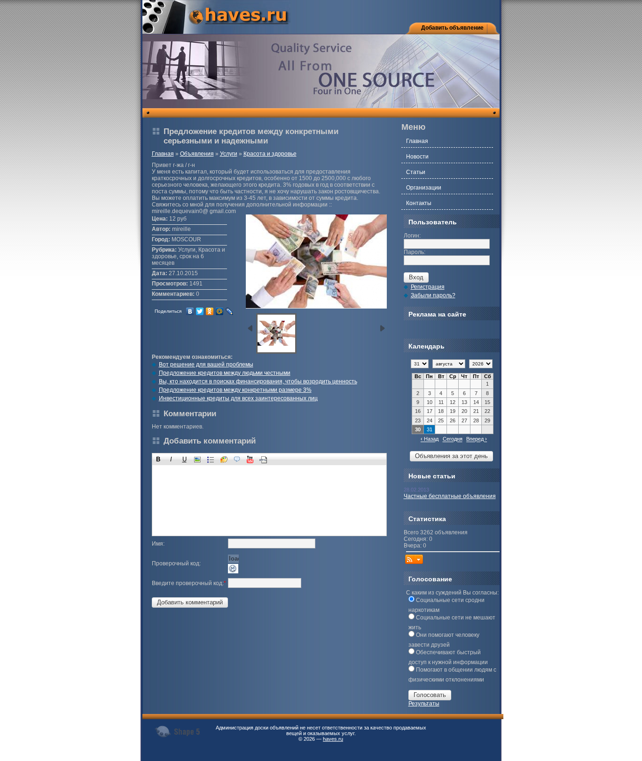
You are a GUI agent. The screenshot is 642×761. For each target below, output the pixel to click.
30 (418, 429)
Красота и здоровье (270, 154)
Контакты (418, 203)
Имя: (158, 543)
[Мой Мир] (220, 311)
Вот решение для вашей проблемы (206, 364)
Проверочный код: (176, 563)
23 (418, 420)
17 (429, 411)
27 (464, 420)
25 (441, 420)
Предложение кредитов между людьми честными (224, 373)
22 (487, 411)
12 (452, 402)
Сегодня (452, 439)
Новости (417, 156)
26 (452, 420)
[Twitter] (200, 311)
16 (418, 411)
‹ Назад (429, 439)
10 (429, 402)
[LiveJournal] (230, 311)
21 (476, 411)
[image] (198, 459)
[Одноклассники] (210, 311)
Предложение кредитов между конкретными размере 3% (235, 390)
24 (429, 420)
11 (441, 402)
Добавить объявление (452, 27)
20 (464, 411)
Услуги (228, 154)
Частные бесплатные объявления (450, 496)
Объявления (197, 154)
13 (464, 402)
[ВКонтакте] (190, 311)
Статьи (415, 172)
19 (452, 411)
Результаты (423, 703)
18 (441, 411)
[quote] (237, 459)
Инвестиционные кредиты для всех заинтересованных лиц (238, 398)
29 (487, 420)
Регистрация (428, 287)
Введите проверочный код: (189, 583)
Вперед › (476, 439)
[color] (224, 459)
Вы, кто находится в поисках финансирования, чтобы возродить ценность (258, 381)
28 (476, 420)
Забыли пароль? (433, 295)
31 (429, 429)
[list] (211, 459)
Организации (423, 187)
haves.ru (333, 739)
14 (476, 402)
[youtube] (250, 459)
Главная (163, 154)
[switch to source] (263, 459)
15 (487, 402)
